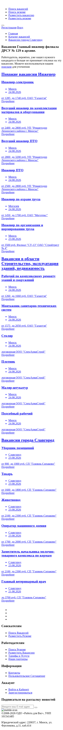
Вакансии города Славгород (25, 39)
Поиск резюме (17, 12)
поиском (6, 66)
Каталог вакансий (19, 36)
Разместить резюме (19, 18)
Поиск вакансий (18, 8)
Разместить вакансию (21, 15)
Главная (13, 33)
